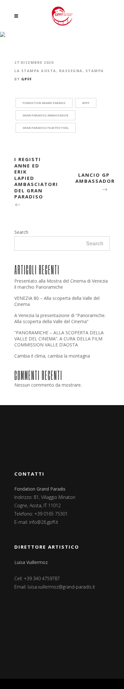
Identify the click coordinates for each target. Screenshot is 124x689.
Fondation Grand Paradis (44, 103)
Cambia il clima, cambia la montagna (52, 356)
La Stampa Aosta (35, 70)
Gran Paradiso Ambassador (45, 115)
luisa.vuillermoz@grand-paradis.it (61, 587)
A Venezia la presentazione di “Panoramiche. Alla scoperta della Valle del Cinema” (60, 318)
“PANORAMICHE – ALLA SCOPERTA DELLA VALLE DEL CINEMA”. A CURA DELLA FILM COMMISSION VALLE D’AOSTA (59, 339)
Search (21, 232)
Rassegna (71, 70)
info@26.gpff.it (43, 522)
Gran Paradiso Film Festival (46, 128)
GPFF (26, 79)
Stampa (95, 70)
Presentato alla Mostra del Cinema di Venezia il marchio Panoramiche (61, 284)
